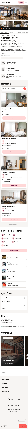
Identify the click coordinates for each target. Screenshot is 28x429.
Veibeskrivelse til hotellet (6, 322)
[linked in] (16, 405)
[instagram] (12, 405)
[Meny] (26, 2)
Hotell (2, 35)
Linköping (13, 35)
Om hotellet (4, 32)
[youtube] (19, 405)
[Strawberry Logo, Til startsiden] (5, 2)
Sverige (7, 35)
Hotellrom (12, 32)
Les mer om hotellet (5, 55)
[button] (14, 100)
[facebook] (9, 405)
